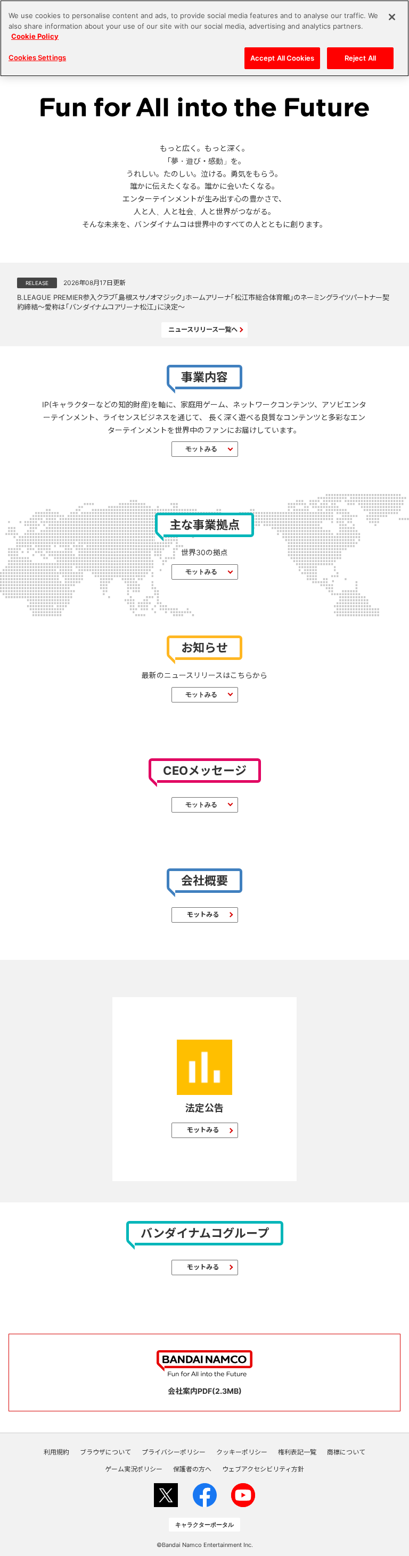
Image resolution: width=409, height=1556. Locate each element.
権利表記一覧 (297, 1452)
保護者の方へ (192, 1469)
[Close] (392, 17)
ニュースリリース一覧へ (203, 329)
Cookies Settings (37, 57)
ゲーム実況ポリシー (133, 1469)
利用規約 (56, 1452)
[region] (204, 38)
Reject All (360, 58)
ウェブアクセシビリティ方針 (263, 1469)
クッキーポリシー (241, 1452)
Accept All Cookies (282, 58)
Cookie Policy (35, 36)
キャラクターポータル (204, 1524)
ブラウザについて (105, 1452)
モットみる (201, 449)
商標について (346, 1452)
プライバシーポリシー (174, 1452)
